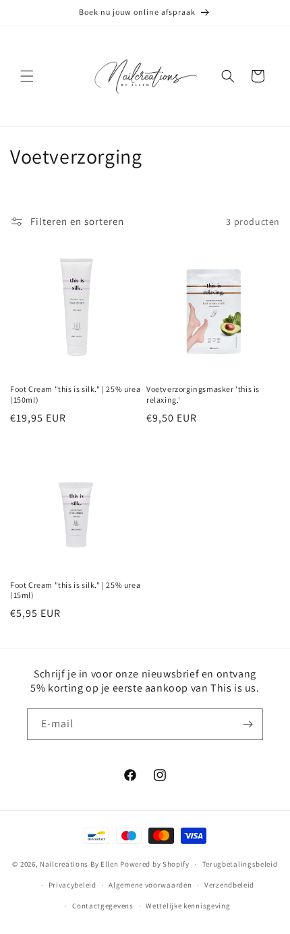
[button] (27, 76)
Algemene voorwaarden (150, 885)
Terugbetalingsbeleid (240, 864)
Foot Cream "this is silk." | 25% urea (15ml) (75, 590)
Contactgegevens (103, 905)
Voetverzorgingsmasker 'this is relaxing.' (203, 394)
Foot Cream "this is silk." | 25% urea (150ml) (75, 394)
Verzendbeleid (229, 885)
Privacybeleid (72, 885)
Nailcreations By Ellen (79, 864)
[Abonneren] (247, 724)
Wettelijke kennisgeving (188, 905)
